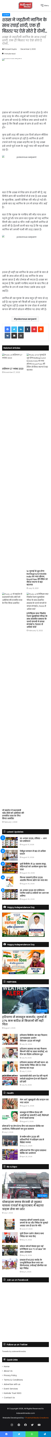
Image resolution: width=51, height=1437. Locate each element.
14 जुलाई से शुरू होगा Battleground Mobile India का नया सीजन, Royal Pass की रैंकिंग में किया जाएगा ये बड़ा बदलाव (37, 578)
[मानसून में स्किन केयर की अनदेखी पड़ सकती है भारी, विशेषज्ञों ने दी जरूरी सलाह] (10, 1116)
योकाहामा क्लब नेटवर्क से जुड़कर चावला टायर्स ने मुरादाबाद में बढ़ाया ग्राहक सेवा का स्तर (23, 1205)
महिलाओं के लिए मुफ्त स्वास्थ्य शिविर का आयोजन (33, 1152)
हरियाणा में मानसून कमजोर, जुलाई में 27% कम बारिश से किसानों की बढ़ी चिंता (24, 1020)
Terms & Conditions (13, 1380)
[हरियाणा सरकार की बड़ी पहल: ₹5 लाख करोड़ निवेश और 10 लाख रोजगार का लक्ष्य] (10, 1066)
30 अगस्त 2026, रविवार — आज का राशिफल (33, 840)
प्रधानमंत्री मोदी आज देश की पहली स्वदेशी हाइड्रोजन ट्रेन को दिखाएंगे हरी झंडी (34, 1078)
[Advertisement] (25, 84)
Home (6, 1366)
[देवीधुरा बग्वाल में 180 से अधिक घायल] (10, 855)
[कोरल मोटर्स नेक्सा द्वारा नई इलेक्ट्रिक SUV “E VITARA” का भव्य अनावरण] (10, 1250)
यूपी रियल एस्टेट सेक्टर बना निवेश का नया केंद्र (32, 1235)
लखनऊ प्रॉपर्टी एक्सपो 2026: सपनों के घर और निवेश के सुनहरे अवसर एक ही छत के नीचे (34, 1223)
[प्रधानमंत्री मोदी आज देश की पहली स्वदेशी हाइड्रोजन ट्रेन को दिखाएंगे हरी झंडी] (10, 1080)
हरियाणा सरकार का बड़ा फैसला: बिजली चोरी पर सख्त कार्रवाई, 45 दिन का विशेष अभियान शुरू (34, 1051)
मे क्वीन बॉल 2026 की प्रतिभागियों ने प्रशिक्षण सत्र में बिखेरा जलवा (32, 1139)
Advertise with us (12, 1384)
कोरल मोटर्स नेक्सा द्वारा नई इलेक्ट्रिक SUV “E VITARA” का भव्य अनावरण (33, 1249)
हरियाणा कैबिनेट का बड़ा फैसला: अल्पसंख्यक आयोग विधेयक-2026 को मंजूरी (33, 1038)
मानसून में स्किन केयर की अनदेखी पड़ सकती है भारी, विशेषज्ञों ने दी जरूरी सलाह (34, 1115)
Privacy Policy (10, 1375)
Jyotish (6, 14)
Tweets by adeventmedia (14, 1351)
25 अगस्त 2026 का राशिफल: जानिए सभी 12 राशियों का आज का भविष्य (34, 893)
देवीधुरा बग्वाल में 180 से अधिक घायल (33, 852)
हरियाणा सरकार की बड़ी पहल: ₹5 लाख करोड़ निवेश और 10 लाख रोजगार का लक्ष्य (34, 1065)
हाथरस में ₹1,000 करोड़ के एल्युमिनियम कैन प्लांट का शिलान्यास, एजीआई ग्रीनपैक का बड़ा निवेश (33, 1264)
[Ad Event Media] (25, 5)
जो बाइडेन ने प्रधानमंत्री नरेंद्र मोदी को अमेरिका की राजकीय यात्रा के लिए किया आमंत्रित (13, 814)
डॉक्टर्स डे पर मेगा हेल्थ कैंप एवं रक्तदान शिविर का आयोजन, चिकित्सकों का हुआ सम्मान (23, 1127)
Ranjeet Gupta (10, 49)
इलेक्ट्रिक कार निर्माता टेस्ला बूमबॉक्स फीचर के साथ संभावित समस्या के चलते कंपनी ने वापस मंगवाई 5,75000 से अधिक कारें (37, 620)
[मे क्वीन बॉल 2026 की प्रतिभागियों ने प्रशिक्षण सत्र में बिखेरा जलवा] (10, 1140)
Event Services (11, 1388)
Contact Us (9, 1397)
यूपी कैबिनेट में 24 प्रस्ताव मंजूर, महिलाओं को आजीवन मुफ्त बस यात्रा (33, 866)
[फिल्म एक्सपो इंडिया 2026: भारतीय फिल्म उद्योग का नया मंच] (10, 881)
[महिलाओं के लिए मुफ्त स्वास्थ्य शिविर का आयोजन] (10, 1154)
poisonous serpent (26, 319)
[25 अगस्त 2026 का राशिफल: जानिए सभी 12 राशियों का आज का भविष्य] (10, 894)
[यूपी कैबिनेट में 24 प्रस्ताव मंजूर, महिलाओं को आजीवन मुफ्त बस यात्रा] (10, 868)
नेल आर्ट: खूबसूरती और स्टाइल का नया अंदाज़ (34, 1101)
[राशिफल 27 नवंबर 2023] (13, 359)
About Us (8, 1371)
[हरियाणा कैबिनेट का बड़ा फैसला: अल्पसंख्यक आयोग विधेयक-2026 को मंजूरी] (10, 1039)
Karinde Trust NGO (12, 1393)
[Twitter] (14, 329)
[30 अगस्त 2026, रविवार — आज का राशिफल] (10, 842)
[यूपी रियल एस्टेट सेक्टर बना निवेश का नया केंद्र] (10, 1237)
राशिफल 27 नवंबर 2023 (12, 368)
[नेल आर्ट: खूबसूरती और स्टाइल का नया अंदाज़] (10, 1103)
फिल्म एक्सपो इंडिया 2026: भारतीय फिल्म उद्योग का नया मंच (33, 879)
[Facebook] (7, 329)
